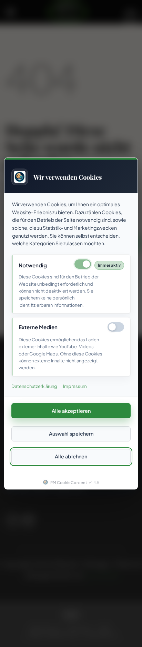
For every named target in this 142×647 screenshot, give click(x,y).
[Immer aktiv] (82, 264)
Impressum (75, 386)
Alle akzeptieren (71, 410)
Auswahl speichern (71, 433)
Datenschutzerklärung (34, 386)
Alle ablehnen (71, 456)
